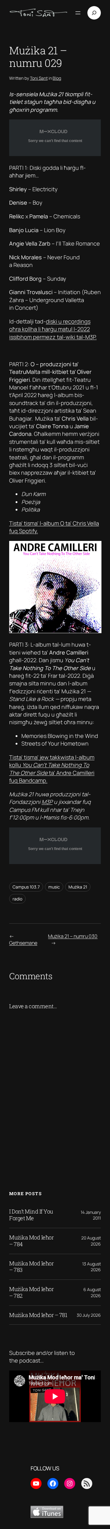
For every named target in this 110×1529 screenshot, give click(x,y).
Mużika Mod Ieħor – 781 (38, 1315)
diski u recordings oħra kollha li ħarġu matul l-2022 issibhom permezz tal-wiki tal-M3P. (53, 329)
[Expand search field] (94, 13)
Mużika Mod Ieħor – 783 (31, 1267)
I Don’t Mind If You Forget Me (31, 1215)
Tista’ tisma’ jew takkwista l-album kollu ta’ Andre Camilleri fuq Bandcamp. (51, 769)
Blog (57, 78)
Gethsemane (23, 943)
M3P (47, 801)
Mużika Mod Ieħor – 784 (31, 1241)
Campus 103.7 (26, 887)
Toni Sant (39, 78)
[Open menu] (78, 12)
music (54, 887)
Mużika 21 (77, 887)
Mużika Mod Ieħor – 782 (31, 1292)
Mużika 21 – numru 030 (72, 936)
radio (17, 899)
